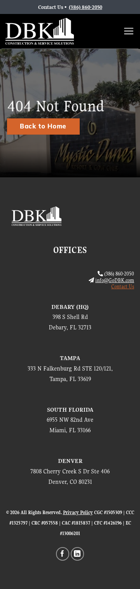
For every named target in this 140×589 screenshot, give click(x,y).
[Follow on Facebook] (63, 554)
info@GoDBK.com (114, 280)
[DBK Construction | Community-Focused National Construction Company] (39, 31)
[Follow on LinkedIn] (77, 554)
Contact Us (122, 286)
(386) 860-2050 (85, 6)
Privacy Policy (78, 512)
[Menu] (129, 31)
